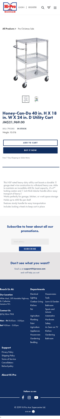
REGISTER (32, 7)
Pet (31, 309)
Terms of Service (9, 359)
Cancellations (7, 362)
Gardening (35, 338)
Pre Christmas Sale (26, 28)
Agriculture (34, 315)
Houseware (35, 334)
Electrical (34, 294)
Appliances (35, 331)
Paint (32, 323)
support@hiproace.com (34, 268)
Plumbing (34, 319)
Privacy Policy (7, 352)
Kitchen (33, 305)
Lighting (33, 297)
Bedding (33, 342)
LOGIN (21, 7)
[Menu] (55, 7)
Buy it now (30, 150)
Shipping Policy (8, 355)
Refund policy (7, 366)
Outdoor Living (36, 301)
